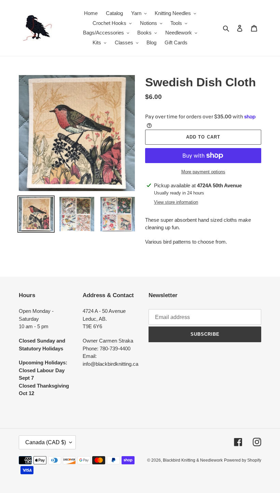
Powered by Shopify (242, 460)
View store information (176, 202)
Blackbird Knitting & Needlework (193, 460)
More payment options (203, 171)
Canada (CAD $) (45, 442)
